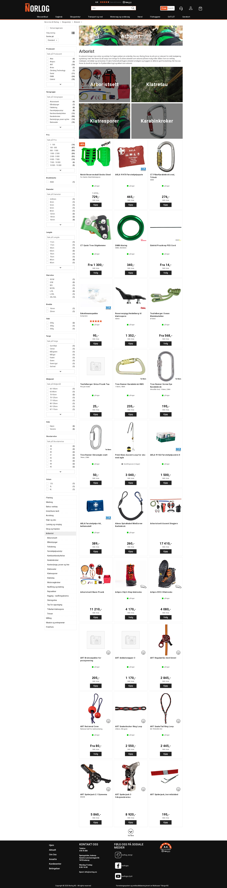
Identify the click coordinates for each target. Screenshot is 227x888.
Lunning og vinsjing (54, 524)
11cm (52, 242)
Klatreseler (54, 122)
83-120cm (54, 406)
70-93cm (53, 395)
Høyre (52, 426)
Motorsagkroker (53, 582)
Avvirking (50, 515)
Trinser (50, 614)
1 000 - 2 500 (54, 153)
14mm (52, 217)
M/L (51, 285)
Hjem (51, 845)
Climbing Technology (57, 70)
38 (51, 446)
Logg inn (190, 8)
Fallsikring (53, 107)
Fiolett (52, 358)
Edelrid (52, 79)
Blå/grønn (53, 352)
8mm (52, 211)
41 (51, 455)
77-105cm (54, 400)
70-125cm (54, 398)
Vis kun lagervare (56, 28)
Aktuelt (52, 850)
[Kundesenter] (181, 8)
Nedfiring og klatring (55, 587)
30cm (52, 248)
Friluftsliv (50, 627)
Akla (51, 59)
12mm (52, 214)
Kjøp (96, 205)
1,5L (51, 483)
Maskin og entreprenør (55, 623)
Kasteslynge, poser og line (59, 119)
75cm (52, 257)
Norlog (56, 22)
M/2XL (52, 288)
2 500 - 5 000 (54, 156)
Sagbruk (58, 17)
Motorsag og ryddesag (120, 17)
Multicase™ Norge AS (160, 886)
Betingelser (54, 868)
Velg (96, 273)
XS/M (52, 279)
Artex (52, 67)
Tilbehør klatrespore (55, 609)
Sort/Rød (53, 346)
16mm (52, 220)
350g (52, 329)
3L (51, 486)
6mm (52, 208)
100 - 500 (53, 148)
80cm (52, 260)
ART (51, 65)
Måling (49, 618)
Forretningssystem (123, 886)
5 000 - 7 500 (54, 159)
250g (52, 323)
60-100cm (54, 389)
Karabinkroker (55, 116)
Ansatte (53, 859)
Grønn (52, 360)
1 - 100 (52, 145)
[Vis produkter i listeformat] (73, 33)
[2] (130, 831)
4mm (52, 202)
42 (51, 458)
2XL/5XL (53, 297)
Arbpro (52, 62)
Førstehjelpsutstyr (56, 110)
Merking (49, 502)
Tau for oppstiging (54, 605)
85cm (52, 263)
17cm (52, 245)
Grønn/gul (53, 363)
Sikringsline (52, 600)
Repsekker (51, 591)
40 (51, 452)
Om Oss (53, 854)
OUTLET (171, 17)
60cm (52, 251)
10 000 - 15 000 (55, 165)
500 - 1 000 (54, 150)
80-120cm (54, 403)
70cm (52, 254)
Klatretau (51, 578)
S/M (51, 282)
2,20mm (53, 199)
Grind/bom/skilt (52, 511)
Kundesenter (55, 864)
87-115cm (54, 409)
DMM (52, 76)
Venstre (53, 429)
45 (51, 467)
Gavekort (186, 17)
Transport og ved (95, 17)
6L (51, 489)
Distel (52, 73)
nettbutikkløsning (139, 886)
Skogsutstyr (75, 17)
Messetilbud (42, 17)
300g (52, 326)
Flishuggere (155, 17)
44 (51, 464)
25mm (52, 311)
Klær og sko (51, 520)
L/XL (51, 291)
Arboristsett (54, 102)
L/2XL (52, 294)
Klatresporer (52, 573)
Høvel (140, 17)
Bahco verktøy (52, 507)
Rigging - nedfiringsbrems (58, 596)
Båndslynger (54, 104)
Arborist (77, 22)
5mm (52, 205)
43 (51, 461)
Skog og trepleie (53, 529)
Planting (49, 498)
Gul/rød (52, 366)
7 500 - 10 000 (55, 162)
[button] (113, 2)
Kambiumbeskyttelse (58, 113)
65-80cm (53, 392)
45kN (52, 182)
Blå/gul (52, 355)
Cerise (52, 349)
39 (51, 449)
